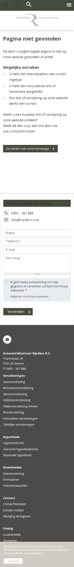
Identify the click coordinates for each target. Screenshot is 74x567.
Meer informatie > (34, 553)
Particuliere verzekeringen (20, 418)
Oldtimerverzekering (16, 400)
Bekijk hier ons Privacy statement (29, 296)
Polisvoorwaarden (15, 486)
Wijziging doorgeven (17, 516)
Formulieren (11, 480)
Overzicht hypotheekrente (20, 449)
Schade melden (13, 510)
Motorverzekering (15, 394)
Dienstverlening (13, 474)
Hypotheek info (13, 443)
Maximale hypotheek (17, 455)
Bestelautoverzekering (18, 388)
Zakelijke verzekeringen (18, 424)
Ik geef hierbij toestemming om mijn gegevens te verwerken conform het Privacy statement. (39, 286)
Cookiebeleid (12, 535)
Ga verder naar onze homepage (27, 148)
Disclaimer (10, 541)
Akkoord (13, 561)
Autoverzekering (14, 382)
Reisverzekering (13, 412)
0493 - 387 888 (22, 213)
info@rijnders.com (25, 220)
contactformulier (23, 131)
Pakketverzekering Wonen (20, 406)
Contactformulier (14, 504)
